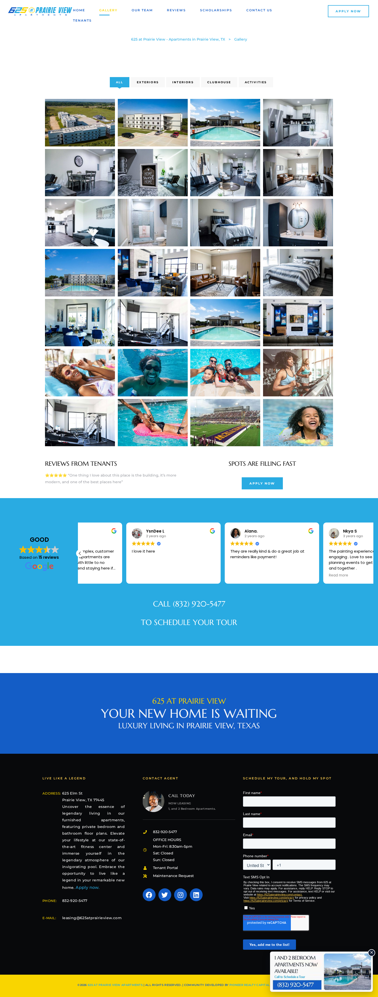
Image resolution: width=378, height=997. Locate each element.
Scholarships (216, 10)
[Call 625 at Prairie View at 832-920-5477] (321, 972)
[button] (348, 11)
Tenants (82, 20)
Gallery (108, 10)
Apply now (87, 887)
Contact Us (259, 10)
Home (79, 10)
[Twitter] (164, 894)
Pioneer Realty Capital (249, 985)
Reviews (176, 10)
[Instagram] (180, 894)
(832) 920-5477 (199, 604)
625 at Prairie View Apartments (115, 985)
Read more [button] (292, 575)
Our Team (142, 10)
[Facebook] (149, 894)
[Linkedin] (196, 894)
